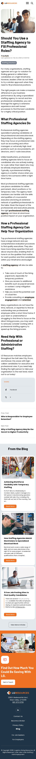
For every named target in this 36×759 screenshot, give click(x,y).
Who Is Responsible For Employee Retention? (16, 417)
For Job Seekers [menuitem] (18, 735)
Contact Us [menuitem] (18, 716)
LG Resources (20, 607)
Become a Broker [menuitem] (18, 721)
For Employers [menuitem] (18, 739)
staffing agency (10, 265)
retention (26, 300)
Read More (10, 506)
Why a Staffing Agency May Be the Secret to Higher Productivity (17, 430)
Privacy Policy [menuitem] (18, 725)
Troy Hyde (5, 56)
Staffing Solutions (9, 63)
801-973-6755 (18, 702)
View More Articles (18, 625)
